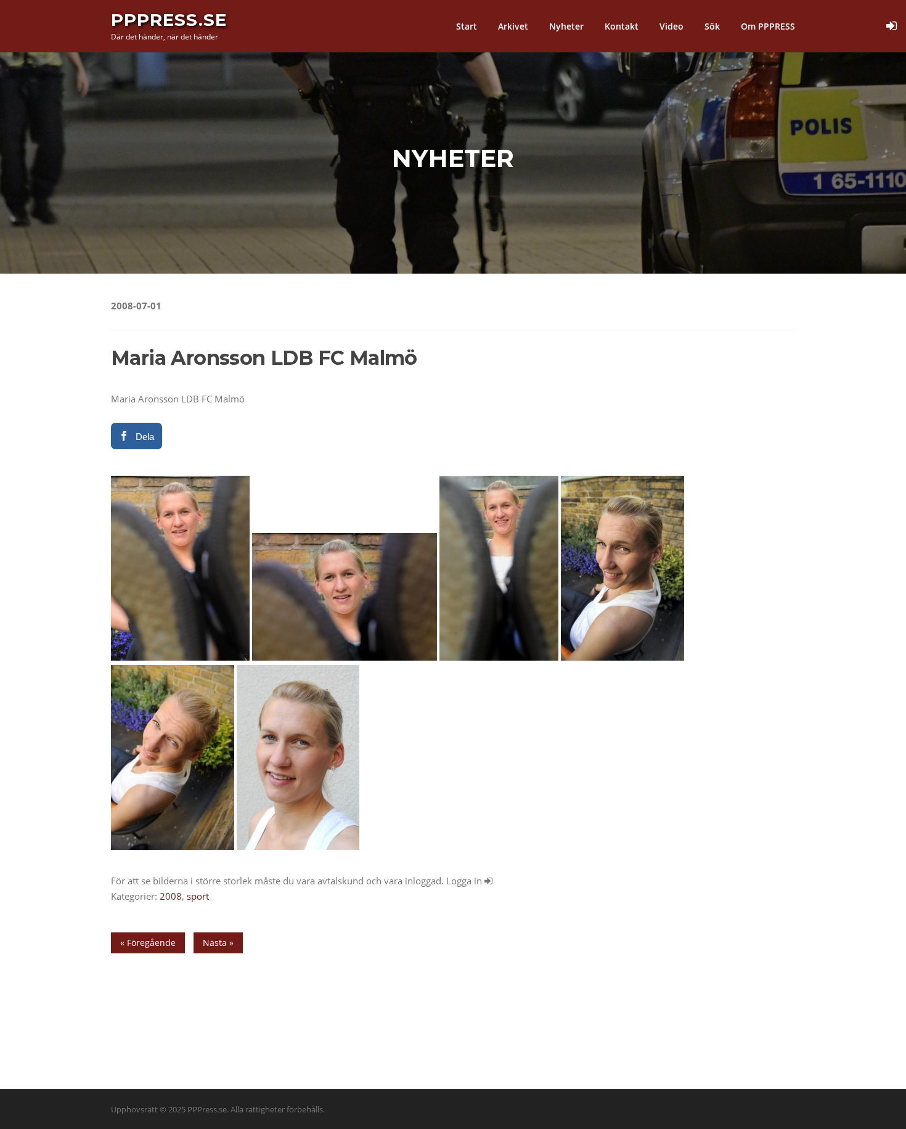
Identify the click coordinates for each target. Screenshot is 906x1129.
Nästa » (218, 942)
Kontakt (622, 26)
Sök (712, 26)
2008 (171, 896)
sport (198, 896)
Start (466, 26)
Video (671, 26)
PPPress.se (169, 19)
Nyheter (566, 26)
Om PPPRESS (768, 26)
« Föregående (148, 942)
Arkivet (513, 26)
